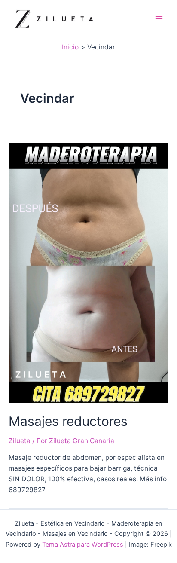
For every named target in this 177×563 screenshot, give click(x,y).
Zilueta (20, 441)
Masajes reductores (68, 421)
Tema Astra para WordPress (82, 544)
